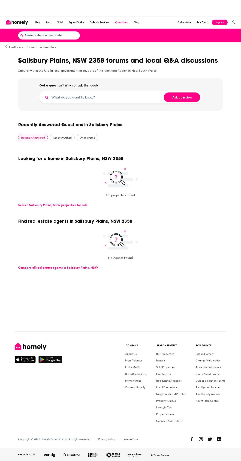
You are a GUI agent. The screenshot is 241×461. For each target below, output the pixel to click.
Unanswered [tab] (87, 137)
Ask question (182, 97)
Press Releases (133, 360)
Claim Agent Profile (208, 374)
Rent (49, 22)
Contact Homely (135, 387)
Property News (165, 414)
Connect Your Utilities (169, 421)
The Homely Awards (208, 394)
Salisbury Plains (48, 46)
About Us (131, 353)
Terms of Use (130, 439)
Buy (37, 22)
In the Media (132, 367)
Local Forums (16, 46)
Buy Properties (165, 353)
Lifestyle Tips (164, 407)
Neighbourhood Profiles (170, 394)
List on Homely (205, 353)
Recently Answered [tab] (33, 137)
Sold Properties (165, 367)
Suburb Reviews (100, 22)
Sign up (219, 22)
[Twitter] (210, 439)
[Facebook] (191, 439)
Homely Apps (133, 380)
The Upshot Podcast (208, 387)
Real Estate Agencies (169, 380)
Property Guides (166, 400)
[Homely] (38, 346)
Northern (31, 46)
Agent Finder (76, 22)
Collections (184, 22)
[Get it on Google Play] (50, 359)
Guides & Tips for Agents (210, 380)
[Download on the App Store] (26, 359)
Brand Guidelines (135, 374)
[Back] (6, 47)
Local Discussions (166, 387)
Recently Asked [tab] (62, 137)
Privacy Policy (106, 439)
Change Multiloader (208, 360)
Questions (121, 22)
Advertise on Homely (208, 367)
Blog (136, 22)
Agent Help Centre (207, 400)
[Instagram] (200, 439)
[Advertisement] (120, 8)
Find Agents (163, 374)
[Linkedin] (219, 439)
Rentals (160, 360)
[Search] (22, 35)
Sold (60, 22)
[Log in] (233, 22)
